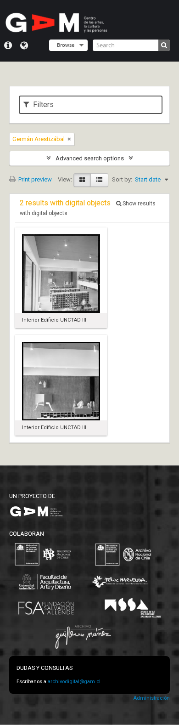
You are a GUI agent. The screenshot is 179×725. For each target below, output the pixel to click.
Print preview (34, 179)
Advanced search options (90, 158)
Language (24, 45)
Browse (65, 44)
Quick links (8, 45)
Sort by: (122, 179)
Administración (151, 698)
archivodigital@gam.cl (74, 682)
